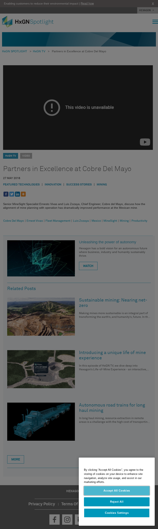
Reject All (117, 501)
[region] (117, 492)
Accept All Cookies (116, 490)
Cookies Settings (117, 512)
